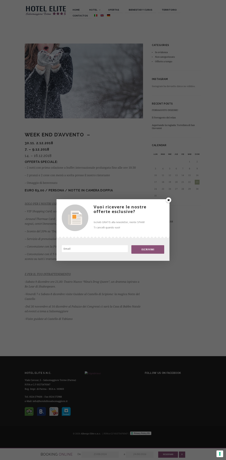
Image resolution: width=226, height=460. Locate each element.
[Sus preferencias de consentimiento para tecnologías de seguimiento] (219, 453)
